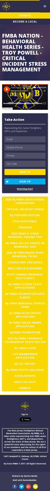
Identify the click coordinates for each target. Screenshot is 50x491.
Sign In (24, 414)
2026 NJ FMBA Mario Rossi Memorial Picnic (25, 254)
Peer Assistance (25, 221)
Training (25, 227)
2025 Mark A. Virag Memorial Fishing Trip (25, 235)
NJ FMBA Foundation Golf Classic (25, 295)
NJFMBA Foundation (25, 332)
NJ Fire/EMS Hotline (25, 215)
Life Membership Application (25, 355)
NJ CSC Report (25, 363)
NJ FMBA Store (25, 348)
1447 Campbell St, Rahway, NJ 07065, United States (25, 457)
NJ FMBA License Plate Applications (25, 285)
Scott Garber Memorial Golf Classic (25, 276)
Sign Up (25, 181)
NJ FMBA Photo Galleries (25, 369)
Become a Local (25, 21)
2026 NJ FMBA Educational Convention (25, 201)
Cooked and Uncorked (25, 262)
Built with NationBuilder (25, 480)
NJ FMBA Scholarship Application (25, 314)
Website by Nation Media (24, 476)
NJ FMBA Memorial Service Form (25, 305)
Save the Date (25, 382)
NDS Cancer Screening (25, 268)
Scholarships (25, 375)
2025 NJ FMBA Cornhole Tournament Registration (25, 340)
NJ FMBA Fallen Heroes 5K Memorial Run (25, 244)
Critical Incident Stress (25, 209)
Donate (25, 15)
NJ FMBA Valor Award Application (25, 324)
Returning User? (25, 188)
